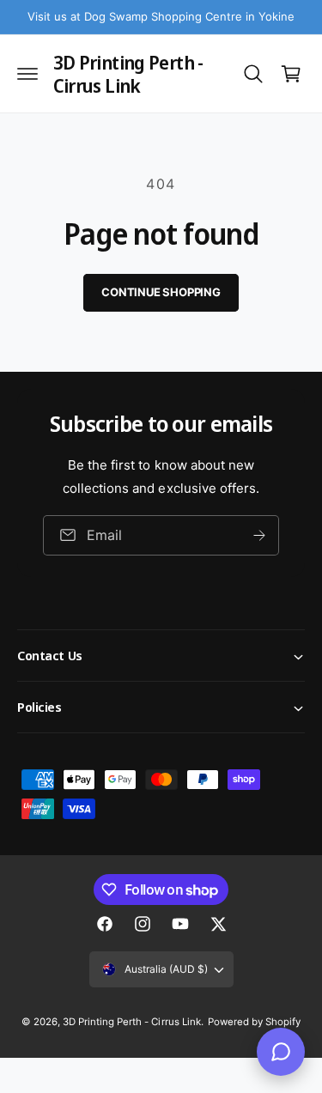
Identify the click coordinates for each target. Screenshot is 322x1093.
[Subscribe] (259, 534)
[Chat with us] (281, 1052)
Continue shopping (161, 292)
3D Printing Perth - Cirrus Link (131, 1022)
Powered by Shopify (254, 1022)
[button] (27, 74)
